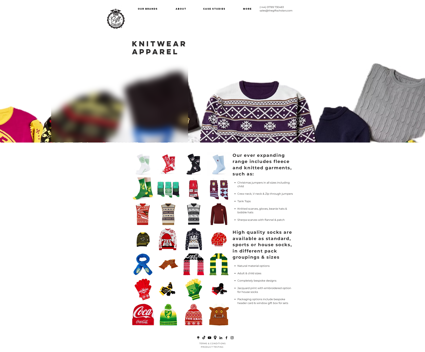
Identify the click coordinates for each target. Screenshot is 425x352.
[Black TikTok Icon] (204, 338)
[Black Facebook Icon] (226, 338)
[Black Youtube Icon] (210, 338)
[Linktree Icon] (198, 338)
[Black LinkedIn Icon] (221, 338)
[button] (147, 9)
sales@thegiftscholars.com (276, 10)
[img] (143, 164)
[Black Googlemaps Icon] (215, 338)
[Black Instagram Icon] (232, 338)
